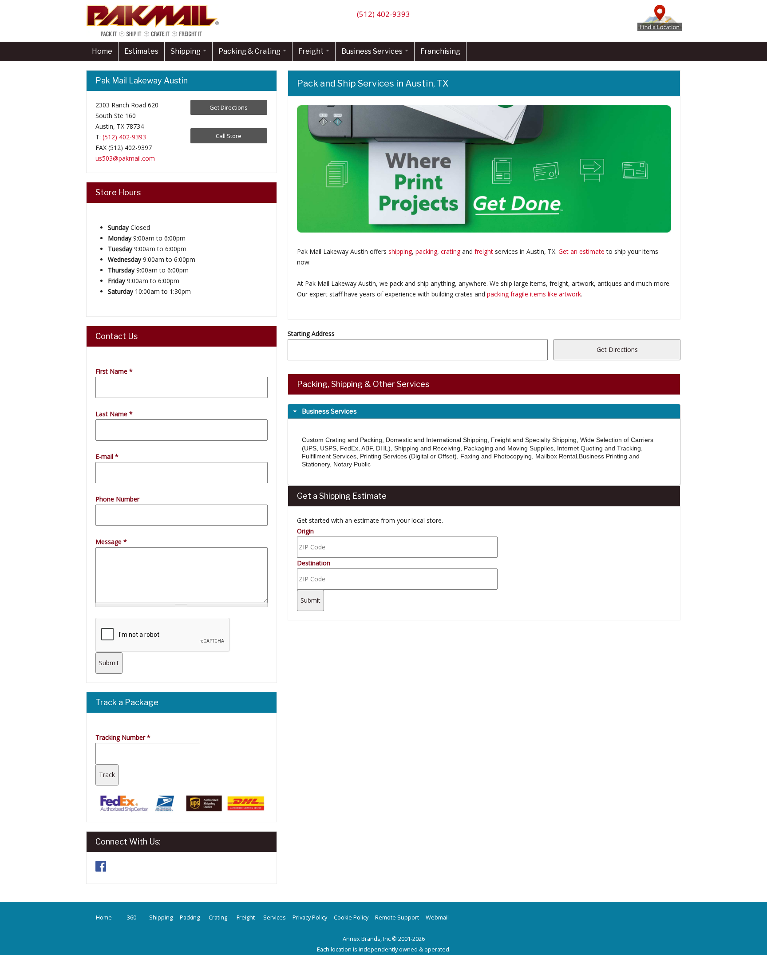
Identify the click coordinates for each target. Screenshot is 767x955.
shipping (400, 251)
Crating (218, 917)
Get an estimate (581, 251)
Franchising (440, 51)
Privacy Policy (310, 917)
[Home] (155, 36)
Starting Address (311, 333)
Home (102, 51)
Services (274, 917)
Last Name (114, 414)
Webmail (437, 917)
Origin (305, 531)
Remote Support (397, 917)
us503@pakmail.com (125, 158)
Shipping (186, 51)
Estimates (141, 51)
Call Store (228, 136)
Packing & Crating (250, 51)
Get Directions (229, 107)
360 (131, 917)
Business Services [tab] (329, 411)
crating (450, 251)
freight (483, 251)
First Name (114, 371)
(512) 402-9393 (383, 14)
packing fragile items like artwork (534, 294)
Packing (190, 917)
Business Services (372, 51)
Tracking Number (122, 737)
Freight (311, 51)
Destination (313, 563)
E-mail (107, 456)
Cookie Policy (351, 917)
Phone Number (117, 499)
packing (426, 251)
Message (111, 541)
